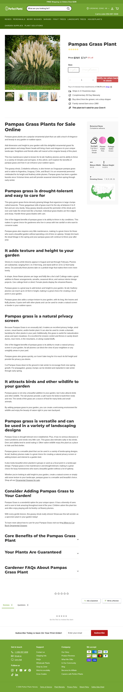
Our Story (65, 652)
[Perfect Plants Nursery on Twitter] (25, 670)
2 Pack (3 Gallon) (89, 70)
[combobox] (49, 8)
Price (70, 58)
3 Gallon (73, 70)
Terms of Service (46, 687)
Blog (63, 667)
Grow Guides (41, 674)
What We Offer (67, 659)
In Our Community (69, 663)
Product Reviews (68, 656)
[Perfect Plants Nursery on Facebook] (16, 670)
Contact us (40, 652)
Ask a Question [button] (92, 601)
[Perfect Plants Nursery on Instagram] (12, 670)
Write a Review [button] (113, 601)
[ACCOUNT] (112, 8)
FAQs (38, 659)
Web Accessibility (43, 670)
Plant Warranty (59, 687)
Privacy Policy (72, 687)
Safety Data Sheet (97, 687)
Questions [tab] (21, 605)
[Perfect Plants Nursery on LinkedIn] (16, 674)
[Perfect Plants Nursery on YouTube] (21, 670)
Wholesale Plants (43, 663)
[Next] (58, 96)
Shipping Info (41, 656)
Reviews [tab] (6, 605)
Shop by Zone (41, 667)
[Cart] (117, 8)
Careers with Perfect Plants (72, 674)
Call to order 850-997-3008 (106, 14)
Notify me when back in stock (107, 79)
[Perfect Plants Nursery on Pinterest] (29, 670)
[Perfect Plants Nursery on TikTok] (12, 674)
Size (70, 65)
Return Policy (84, 687)
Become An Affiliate (69, 670)
